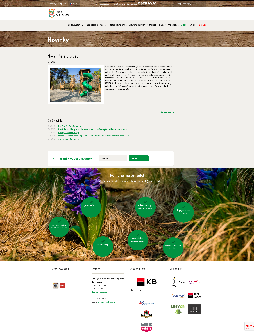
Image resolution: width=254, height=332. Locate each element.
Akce (193, 24)
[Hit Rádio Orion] (194, 283)
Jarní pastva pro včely (68, 132)
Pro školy (172, 24)
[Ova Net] (178, 297)
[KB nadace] (194, 297)
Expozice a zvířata (96, 24)
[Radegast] (146, 314)
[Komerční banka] (147, 282)
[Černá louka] (194, 311)
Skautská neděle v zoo (68, 138)
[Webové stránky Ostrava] (146, 326)
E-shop (202, 24)
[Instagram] (55, 287)
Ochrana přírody (137, 24)
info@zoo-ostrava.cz (106, 302)
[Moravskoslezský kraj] (147, 302)
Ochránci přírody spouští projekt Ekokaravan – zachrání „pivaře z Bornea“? (93, 135)
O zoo (184, 24)
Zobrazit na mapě (99, 292)
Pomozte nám (156, 24)
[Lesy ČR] (178, 311)
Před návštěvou (75, 24)
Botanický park (117, 24)
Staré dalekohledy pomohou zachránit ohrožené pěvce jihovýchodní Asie (92, 129)
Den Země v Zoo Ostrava (69, 126)
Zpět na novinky (166, 112)
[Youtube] (62, 287)
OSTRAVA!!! (148, 3)
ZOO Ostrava (59, 13)
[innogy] (178, 283)
